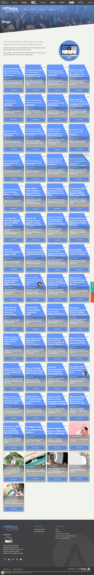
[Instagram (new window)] (16, 559)
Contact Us (58, 531)
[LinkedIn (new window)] (9, 559)
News (57, 529)
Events (32, 9)
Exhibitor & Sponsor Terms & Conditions (65, 536)
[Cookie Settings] (2, 572)
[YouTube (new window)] (20, 559)
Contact (51, 9)
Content (41, 9)
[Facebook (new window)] (13, 559)
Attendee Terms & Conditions (63, 533)
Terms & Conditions (18, 569)
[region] (47, 17)
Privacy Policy (6, 569)
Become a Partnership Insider (62, 538)
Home (25, 9)
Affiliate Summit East (39, 531)
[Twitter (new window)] (5, 559)
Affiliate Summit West (39, 529)
